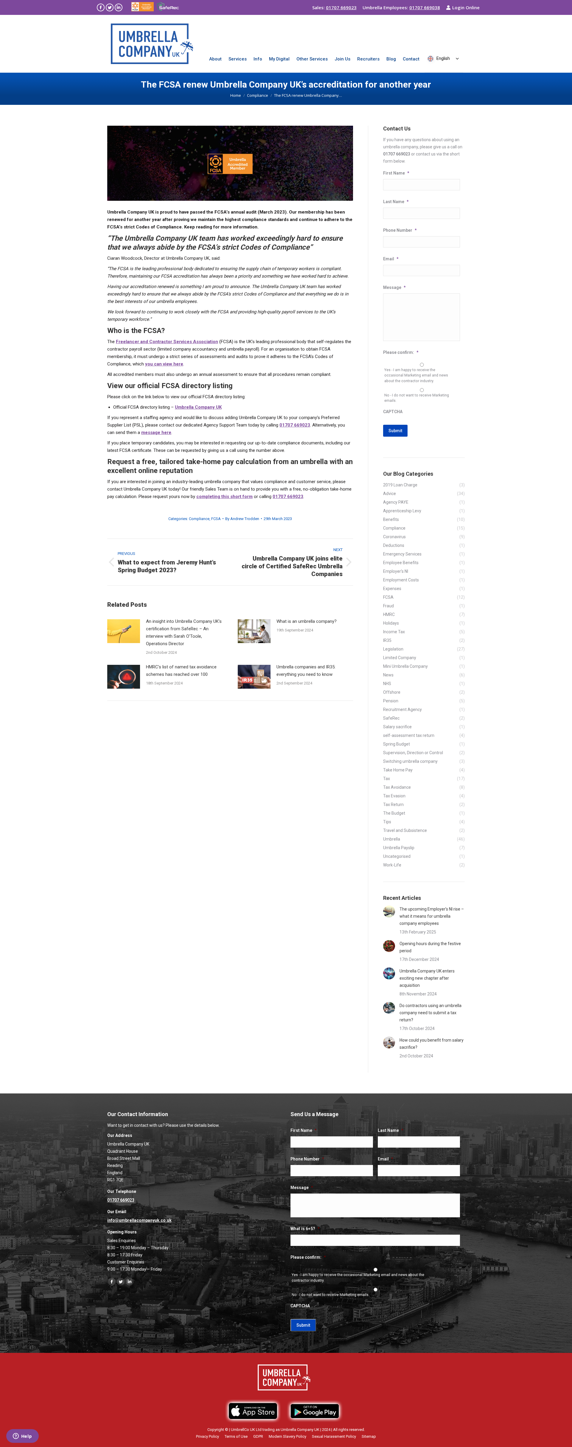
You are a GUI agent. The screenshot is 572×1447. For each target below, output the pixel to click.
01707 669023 (341, 7)
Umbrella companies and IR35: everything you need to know (305, 670)
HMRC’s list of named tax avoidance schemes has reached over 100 (181, 670)
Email (390, 258)
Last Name (395, 201)
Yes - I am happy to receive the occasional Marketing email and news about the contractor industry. (416, 375)
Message (394, 287)
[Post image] (123, 631)
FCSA (216, 518)
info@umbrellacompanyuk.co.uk (139, 1220)
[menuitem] (215, 59)
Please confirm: (400, 352)
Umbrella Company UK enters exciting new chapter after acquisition (427, 978)
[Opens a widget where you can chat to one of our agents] (22, 1436)
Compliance (199, 518)
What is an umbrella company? (306, 621)
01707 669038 (424, 7)
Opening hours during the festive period (430, 947)
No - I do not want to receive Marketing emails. (416, 398)
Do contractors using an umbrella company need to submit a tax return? (430, 1012)
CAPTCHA (392, 411)
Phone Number (399, 230)
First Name (396, 173)
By (242, 518)
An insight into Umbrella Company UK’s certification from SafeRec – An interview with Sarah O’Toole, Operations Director (184, 632)
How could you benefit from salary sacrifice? (432, 1044)
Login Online (466, 7)
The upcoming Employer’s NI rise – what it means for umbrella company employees (432, 916)
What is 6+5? (304, 1228)
